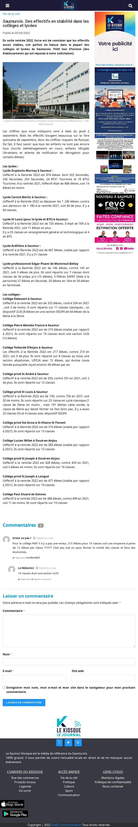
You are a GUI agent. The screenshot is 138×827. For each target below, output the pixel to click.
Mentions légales (113, 778)
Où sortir (25, 791)
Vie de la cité (11, 14)
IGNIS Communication (66, 825)
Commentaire (14, 611)
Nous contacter (112, 786)
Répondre (20, 557)
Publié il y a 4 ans (45, 538)
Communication (69, 795)
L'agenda (25, 786)
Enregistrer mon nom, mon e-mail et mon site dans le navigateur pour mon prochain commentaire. (70, 690)
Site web (78, 671)
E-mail (8, 671)
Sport (69, 791)
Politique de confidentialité (113, 782)
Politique (69, 782)
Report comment (42, 579)
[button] (59, 742)
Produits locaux (25, 782)
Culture (69, 786)
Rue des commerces (25, 778)
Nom (7, 654)
